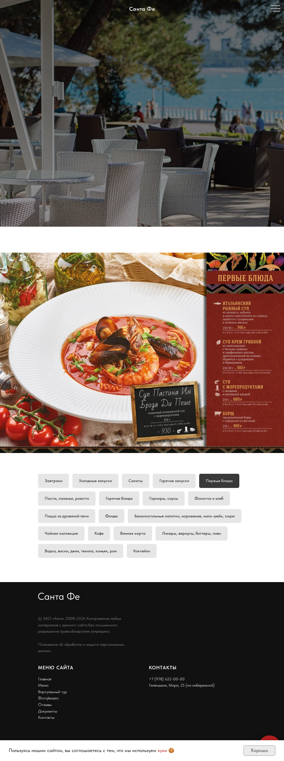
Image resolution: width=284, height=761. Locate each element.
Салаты (135, 634)
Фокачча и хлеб (209, 652)
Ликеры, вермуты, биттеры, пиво (191, 687)
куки (162, 750)
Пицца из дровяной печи (67, 669)
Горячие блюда (119, 652)
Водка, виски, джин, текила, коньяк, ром (81, 704)
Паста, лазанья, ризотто (67, 652)
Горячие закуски (174, 634)
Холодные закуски (95, 634)
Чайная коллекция (61, 687)
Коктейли (141, 704)
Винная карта (132, 687)
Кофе (99, 687)
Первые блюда (219, 634)
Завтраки (53, 634)
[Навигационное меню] (275, 8)
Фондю (111, 669)
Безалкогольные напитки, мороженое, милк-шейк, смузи (184, 669)
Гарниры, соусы (163, 652)
